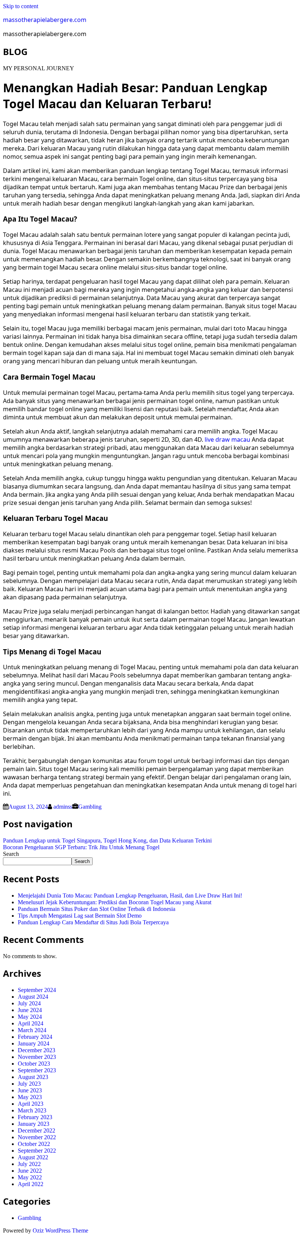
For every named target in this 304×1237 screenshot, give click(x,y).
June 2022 (30, 1170)
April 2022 (30, 1184)
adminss (62, 806)
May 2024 (30, 1017)
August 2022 (33, 1157)
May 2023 (30, 1097)
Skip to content (20, 6)
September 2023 (37, 1070)
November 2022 (37, 1137)
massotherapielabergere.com (44, 20)
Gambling (90, 806)
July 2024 (29, 1003)
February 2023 (35, 1117)
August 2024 (33, 996)
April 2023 (30, 1104)
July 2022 (29, 1164)
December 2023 (36, 1050)
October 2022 (34, 1144)
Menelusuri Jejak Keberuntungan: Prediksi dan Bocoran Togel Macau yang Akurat (114, 902)
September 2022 (37, 1150)
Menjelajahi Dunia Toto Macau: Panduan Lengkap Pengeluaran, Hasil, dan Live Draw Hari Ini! (130, 895)
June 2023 (30, 1090)
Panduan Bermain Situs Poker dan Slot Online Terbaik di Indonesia (96, 909)
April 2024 (30, 1023)
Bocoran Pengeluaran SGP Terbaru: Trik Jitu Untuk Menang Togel (81, 847)
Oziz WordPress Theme (60, 1230)
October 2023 (34, 1063)
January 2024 (33, 1043)
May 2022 (30, 1177)
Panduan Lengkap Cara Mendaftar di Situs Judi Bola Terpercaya (93, 922)
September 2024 (37, 990)
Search (11, 854)
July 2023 (29, 1083)
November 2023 (37, 1057)
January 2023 (33, 1124)
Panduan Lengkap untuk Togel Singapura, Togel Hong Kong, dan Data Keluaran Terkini (107, 840)
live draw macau (227, 439)
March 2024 (32, 1030)
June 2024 (30, 1010)
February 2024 (35, 1037)
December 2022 (36, 1130)
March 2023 (32, 1110)
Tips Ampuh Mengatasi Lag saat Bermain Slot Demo (80, 915)
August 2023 (33, 1077)
